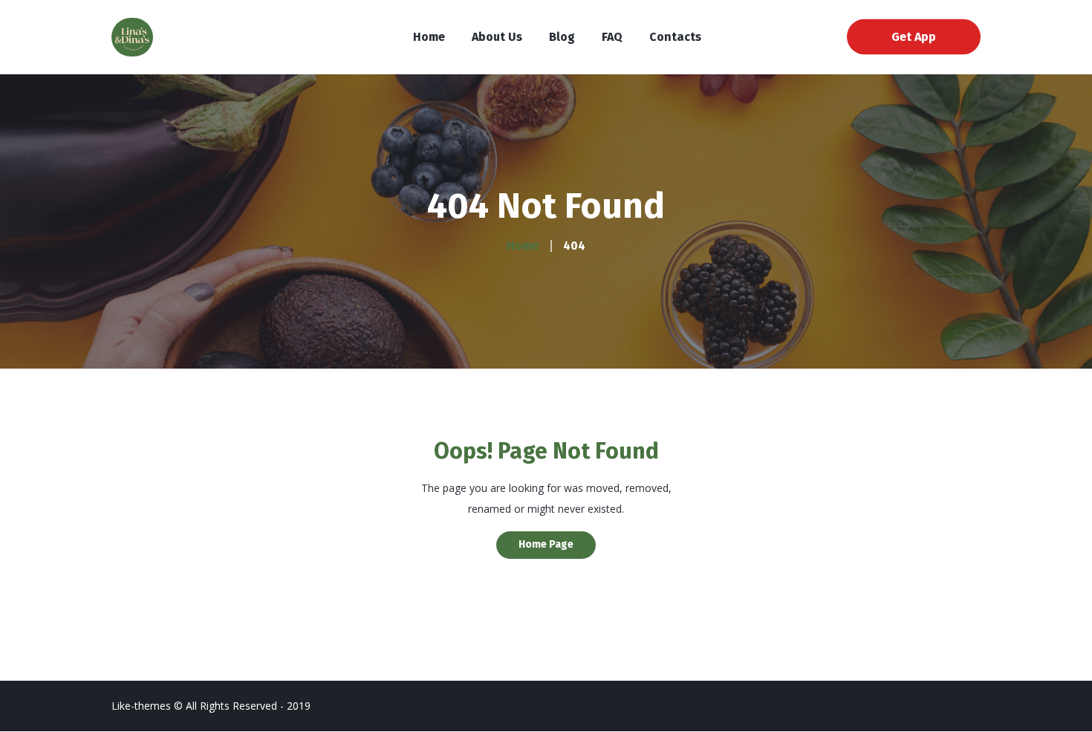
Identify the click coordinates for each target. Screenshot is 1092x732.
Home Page (546, 544)
